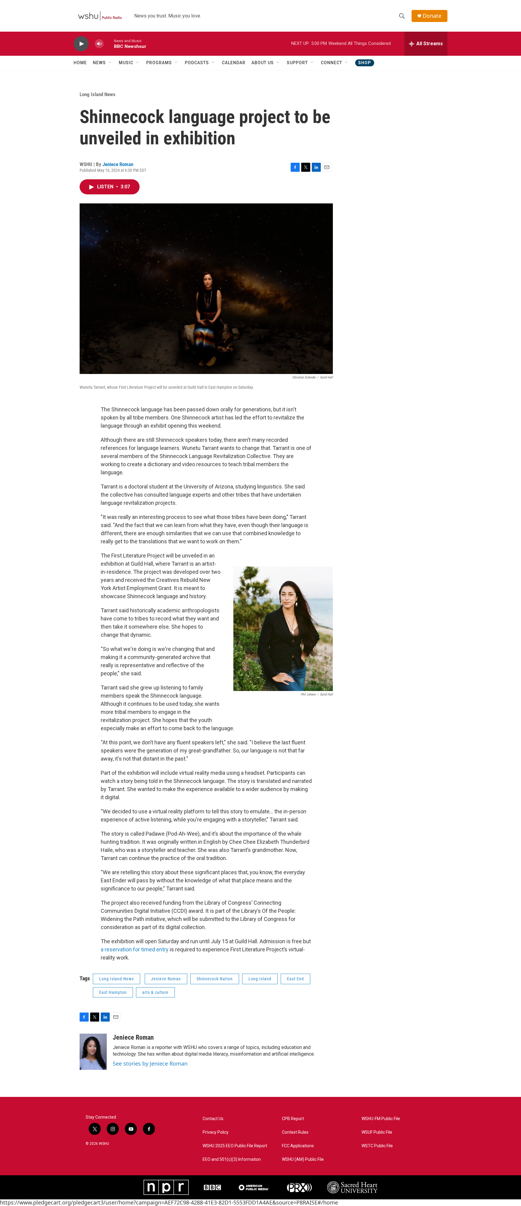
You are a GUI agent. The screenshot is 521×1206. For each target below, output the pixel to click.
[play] (81, 43)
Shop (364, 62)
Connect (331, 62)
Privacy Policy (216, 1132)
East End (295, 978)
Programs (159, 62)
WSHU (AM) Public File (303, 1159)
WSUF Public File (377, 1132)
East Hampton (113, 992)
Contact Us (213, 1118)
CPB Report (293, 1118)
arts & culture (155, 992)
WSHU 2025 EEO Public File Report (235, 1146)
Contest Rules (295, 1132)
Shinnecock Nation (215, 978)
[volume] (99, 44)
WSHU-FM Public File (381, 1118)
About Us (262, 62)
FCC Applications (298, 1146)
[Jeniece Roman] (93, 1052)
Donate (432, 16)
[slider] (109, 43)
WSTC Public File (377, 1146)
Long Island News (97, 94)
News (99, 62)
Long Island (259, 978)
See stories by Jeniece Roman (150, 1063)
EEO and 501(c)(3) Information (232, 1159)
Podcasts (197, 62)
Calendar (233, 62)
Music (126, 62)
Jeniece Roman (118, 164)
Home (80, 62)
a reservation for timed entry (135, 949)
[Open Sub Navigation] (110, 62)
